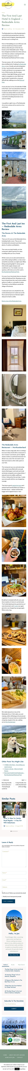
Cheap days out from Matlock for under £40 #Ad (13, 986)
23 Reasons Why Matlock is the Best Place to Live (13, 981)
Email (4, 880)
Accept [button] (17, 1069)
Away (3, 12)
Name (4, 873)
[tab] (12, 831)
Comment (5, 851)
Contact (20, 1057)
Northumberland (10, 722)
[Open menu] (25, 4)
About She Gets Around (17, 1055)
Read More (22, 1069)
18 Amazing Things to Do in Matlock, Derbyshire (12, 975)
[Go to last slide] (4, 816)
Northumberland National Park (10, 272)
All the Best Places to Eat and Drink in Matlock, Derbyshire (13, 992)
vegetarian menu (16, 485)
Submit (14, 1009)
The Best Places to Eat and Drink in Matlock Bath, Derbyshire (14, 970)
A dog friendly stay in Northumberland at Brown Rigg (21, 783)
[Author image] (2, 29)
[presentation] (14, 808)
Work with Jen (10, 1057)
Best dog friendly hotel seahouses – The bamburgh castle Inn (7, 784)
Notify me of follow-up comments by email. (14, 893)
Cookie (16, 606)
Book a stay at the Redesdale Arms (11, 301)
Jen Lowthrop (8, 29)
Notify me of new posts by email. (12, 896)
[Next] (24, 816)
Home (5, 1055)
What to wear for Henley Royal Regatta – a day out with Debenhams (13, 820)
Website (4, 887)
